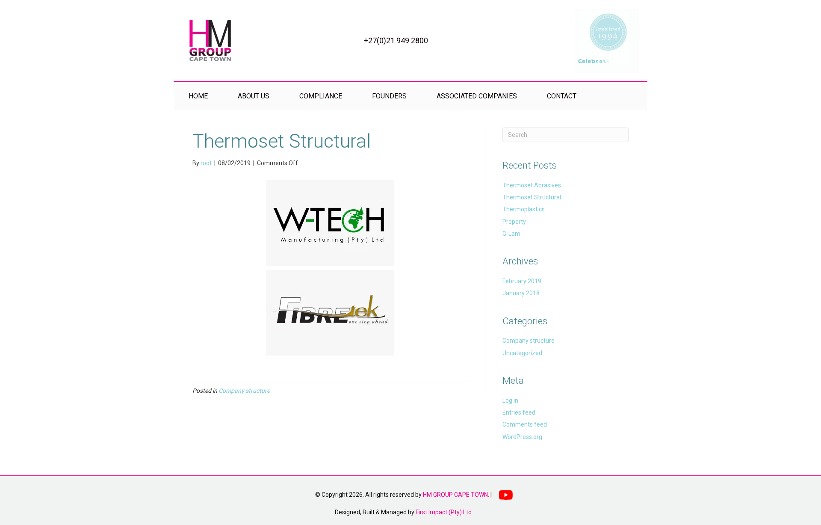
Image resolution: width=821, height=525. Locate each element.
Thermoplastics (523, 209)
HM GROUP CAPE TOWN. (456, 494)
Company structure (244, 390)
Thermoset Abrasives (531, 185)
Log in (510, 400)
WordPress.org (522, 436)
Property (514, 221)
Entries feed (518, 412)
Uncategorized (522, 353)
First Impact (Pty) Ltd (444, 512)
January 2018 (521, 293)
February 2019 (521, 281)
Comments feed (524, 424)
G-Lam (511, 233)
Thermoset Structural (531, 197)
